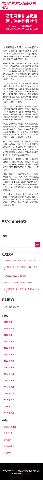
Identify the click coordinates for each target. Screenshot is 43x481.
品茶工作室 (8, 433)
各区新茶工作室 (10, 427)
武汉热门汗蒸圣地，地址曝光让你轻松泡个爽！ (20, 268)
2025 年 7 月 (9, 361)
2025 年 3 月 (9, 380)
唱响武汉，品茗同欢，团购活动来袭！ (19, 282)
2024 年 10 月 (9, 400)
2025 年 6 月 (9, 367)
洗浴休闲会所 (26, 26)
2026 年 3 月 (9, 328)
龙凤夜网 (7, 452)
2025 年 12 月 (9, 335)
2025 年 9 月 (9, 348)
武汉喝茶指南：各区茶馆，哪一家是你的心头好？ (21, 290)
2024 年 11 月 (9, 393)
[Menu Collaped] (39, 5)
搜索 (5, 236)
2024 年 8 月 (9, 406)
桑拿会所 (7, 440)
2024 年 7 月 (9, 413)
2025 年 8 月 (9, 354)
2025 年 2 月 (9, 387)
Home (13, 26)
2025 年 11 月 (9, 341)
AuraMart (27, 473)
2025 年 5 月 (9, 374)
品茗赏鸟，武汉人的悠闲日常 (15, 276)
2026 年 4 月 (9, 322)
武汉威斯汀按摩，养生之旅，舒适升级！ (19, 260)
